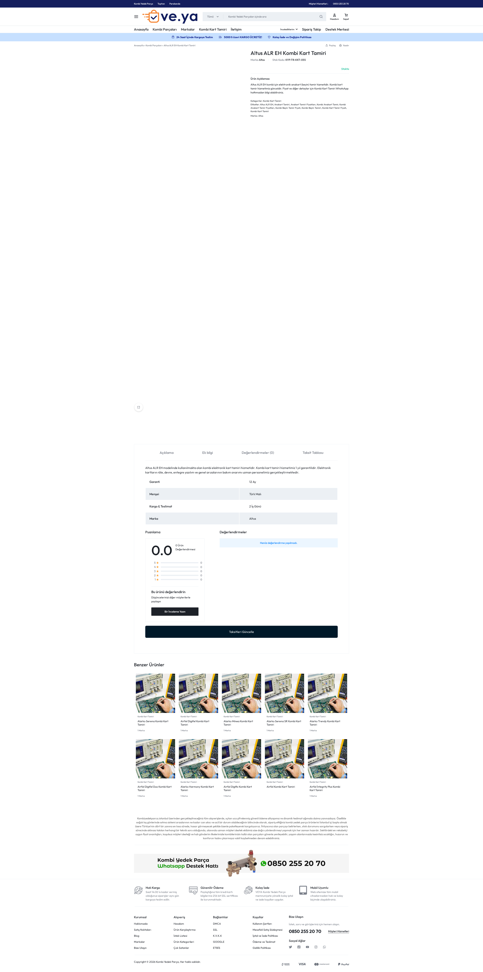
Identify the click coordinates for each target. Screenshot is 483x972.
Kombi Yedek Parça (143, 3)
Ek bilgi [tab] (207, 199)
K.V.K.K (217, 447)
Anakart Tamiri (282, 104)
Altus (262, 60)
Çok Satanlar (181, 459)
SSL (215, 441)
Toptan (161, 3)
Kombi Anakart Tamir (327, 104)
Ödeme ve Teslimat (264, 453)
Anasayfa (141, 29)
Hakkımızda (141, 435)
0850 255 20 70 (341, 3)
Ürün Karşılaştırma (184, 441)
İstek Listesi (180, 447)
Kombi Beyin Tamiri (311, 107)
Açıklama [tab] (167, 199)
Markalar (188, 29)
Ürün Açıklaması (260, 78)
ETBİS (216, 459)
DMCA (217, 435)
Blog (136, 447)
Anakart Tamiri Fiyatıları (303, 104)
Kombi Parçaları (165, 29)
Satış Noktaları (142, 441)
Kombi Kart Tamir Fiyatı (334, 107)
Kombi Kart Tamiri (213, 29)
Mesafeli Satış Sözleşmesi (267, 441)
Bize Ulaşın (140, 459)
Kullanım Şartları (262, 435)
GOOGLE (218, 453)
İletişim (236, 29)
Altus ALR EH (266, 104)
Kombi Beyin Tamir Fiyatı (288, 107)
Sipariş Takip (311, 29)
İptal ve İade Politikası (265, 447)
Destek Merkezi (337, 29)
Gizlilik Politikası (262, 459)
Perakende (174, 3)
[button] (330, 45)
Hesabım (179, 435)
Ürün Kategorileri (184, 453)
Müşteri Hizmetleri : (318, 3)
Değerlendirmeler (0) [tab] (258, 199)
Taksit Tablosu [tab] (313, 199)
